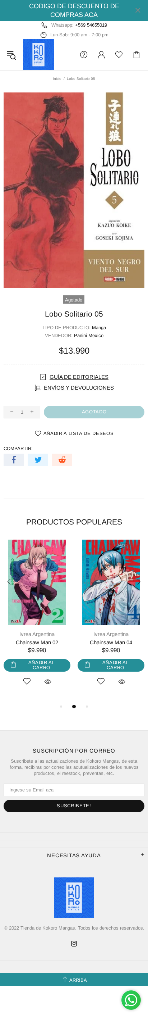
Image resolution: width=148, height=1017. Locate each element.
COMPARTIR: (18, 448)
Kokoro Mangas (38, 54)
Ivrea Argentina (37, 634)
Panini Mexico (88, 335)
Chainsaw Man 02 (37, 642)
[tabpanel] (37, 621)
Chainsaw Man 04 (111, 642)
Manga (99, 327)
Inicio (57, 79)
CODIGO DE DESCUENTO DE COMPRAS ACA (74, 10)
